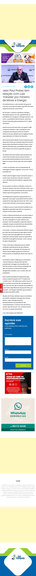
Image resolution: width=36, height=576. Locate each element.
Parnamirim (26, 492)
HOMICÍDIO (27, 488)
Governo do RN (20, 488)
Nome (7, 349)
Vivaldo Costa (16, 497)
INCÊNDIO (32, 488)
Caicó (6, 487)
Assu (33, 485)
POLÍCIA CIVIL (6, 494)
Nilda (29, 490)
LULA (19, 490)
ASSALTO (13, 485)
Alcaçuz (9, 485)
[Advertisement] (18, 22)
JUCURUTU (14, 490)
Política (20, 494)
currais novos (9, 488)
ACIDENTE (4, 485)
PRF (23, 494)
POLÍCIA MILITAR (14, 494)
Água (21, 497)
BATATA (3, 487)
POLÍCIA (31, 492)
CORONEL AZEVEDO (26, 487)
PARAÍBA (16, 492)
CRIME (33, 487)
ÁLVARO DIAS (26, 497)
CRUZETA (3, 488)
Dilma (14, 488)
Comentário (8, 334)
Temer (8, 497)
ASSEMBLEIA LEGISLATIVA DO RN (23, 485)
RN (32, 494)
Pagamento (10, 492)
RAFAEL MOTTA (27, 494)
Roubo (20, 495)
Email (6, 357)
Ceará (15, 487)
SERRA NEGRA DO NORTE (28, 495)
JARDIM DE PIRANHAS (6, 490)
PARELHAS (20, 492)
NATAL (26, 490)
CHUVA (19, 487)
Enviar (23, 365)
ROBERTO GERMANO (6, 495)
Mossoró (22, 490)
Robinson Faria (15, 495)
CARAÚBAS (11, 487)
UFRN (11, 497)
